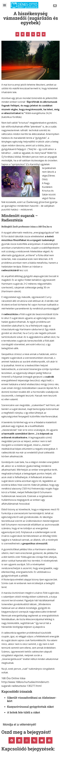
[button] (4, 5)
